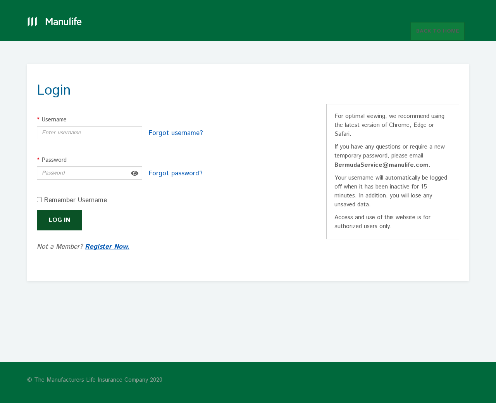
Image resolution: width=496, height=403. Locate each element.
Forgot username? (176, 133)
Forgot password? (176, 173)
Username (52, 120)
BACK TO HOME (437, 31)
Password (52, 160)
